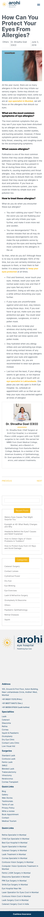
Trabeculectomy (9, 772)
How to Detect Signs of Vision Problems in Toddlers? (17, 539)
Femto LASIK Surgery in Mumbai (16, 873)
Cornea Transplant (10, 782)
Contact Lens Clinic (10, 743)
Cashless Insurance (22, 914)
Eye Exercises (10, 590)
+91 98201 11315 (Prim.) (12, 699)
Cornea (5, 729)
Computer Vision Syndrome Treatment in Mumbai (20, 867)
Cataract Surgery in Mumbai (14, 850)
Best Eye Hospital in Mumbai (14, 842)
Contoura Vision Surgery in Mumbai (17, 862)
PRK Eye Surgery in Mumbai (14, 880)
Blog (4, 791)
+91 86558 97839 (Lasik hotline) (16, 707)
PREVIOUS (7, 481)
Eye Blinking (9, 585)
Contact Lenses (11, 571)
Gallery (5, 794)
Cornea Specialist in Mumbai (14, 858)
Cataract (6, 720)
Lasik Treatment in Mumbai (14, 854)
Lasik (4, 716)
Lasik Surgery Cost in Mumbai (15, 900)
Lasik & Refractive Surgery (16, 595)
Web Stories (7, 798)
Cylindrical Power (12, 576)
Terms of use (7, 804)
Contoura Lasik (8, 759)
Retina (4, 726)
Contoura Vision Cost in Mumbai (16, 896)
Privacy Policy (8, 808)
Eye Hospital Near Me (11, 888)
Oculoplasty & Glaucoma (15, 600)
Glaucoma (6, 723)
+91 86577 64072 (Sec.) (12, 703)
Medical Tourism (9, 821)
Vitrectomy (7, 775)
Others (7, 605)
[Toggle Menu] (38, 5)
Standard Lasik (8, 755)
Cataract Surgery (12, 566)
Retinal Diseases (11, 615)
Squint (7, 619)
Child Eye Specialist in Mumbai (15, 839)
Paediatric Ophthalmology (16, 610)
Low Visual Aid (8, 746)
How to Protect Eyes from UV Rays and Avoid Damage (20, 547)
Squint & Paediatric (10, 733)
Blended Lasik (8, 769)
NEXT (39, 481)
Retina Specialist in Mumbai (14, 835)
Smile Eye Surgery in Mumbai (15, 884)
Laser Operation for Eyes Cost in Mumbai (20, 892)
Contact (5, 818)
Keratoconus (7, 778)
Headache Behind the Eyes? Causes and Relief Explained (20, 532)
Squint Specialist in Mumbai (14, 846)
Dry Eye (7, 581)
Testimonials (7, 801)
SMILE (4, 765)
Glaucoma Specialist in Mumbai (16, 877)
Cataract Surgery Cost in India (15, 904)
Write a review (8, 811)
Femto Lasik (7, 762)
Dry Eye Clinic (8, 739)
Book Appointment (10, 814)
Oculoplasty (7, 736)
